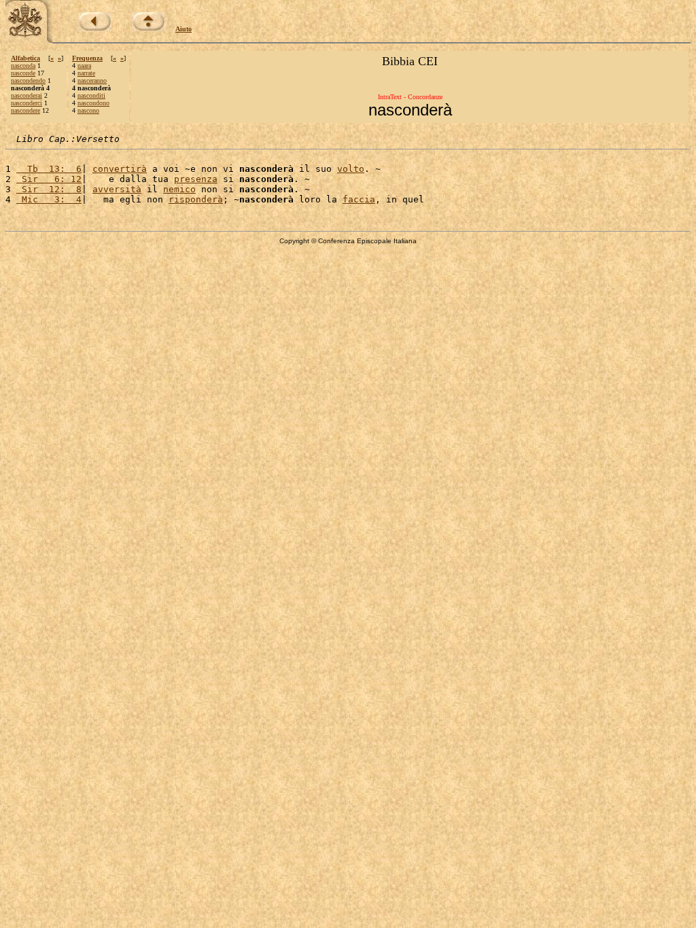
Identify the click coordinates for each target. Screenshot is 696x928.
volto (350, 169)
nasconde (23, 73)
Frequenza (87, 58)
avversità (116, 189)
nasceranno (92, 80)
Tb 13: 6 (49, 169)
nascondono (93, 103)
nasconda (23, 65)
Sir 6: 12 (49, 179)
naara (84, 65)
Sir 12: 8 (49, 189)
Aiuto (183, 29)
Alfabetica (25, 58)
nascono (88, 110)
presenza (196, 179)
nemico (179, 189)
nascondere (25, 110)
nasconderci (26, 103)
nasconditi (91, 95)
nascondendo (28, 80)
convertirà (119, 169)
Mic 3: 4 (49, 199)
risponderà (196, 199)
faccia (359, 199)
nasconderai (26, 95)
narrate (86, 73)
